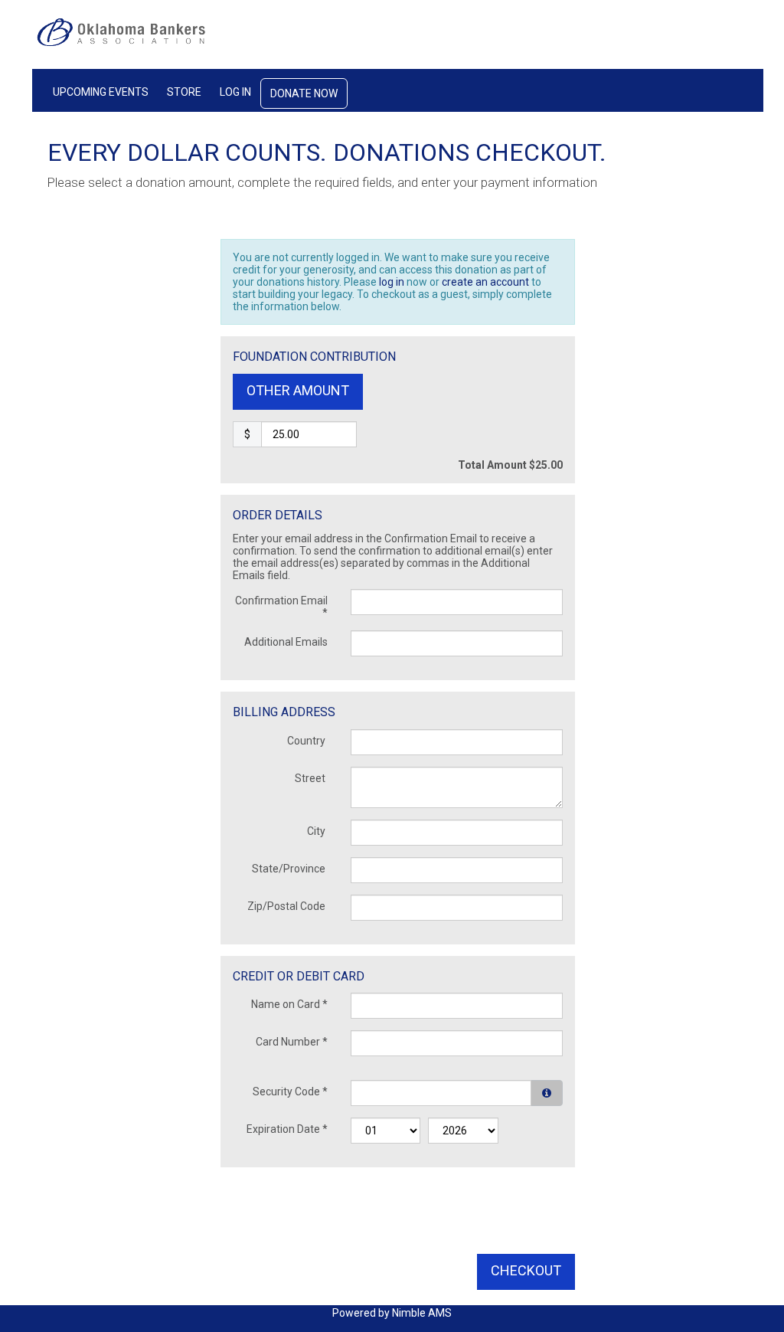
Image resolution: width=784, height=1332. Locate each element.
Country (307, 741)
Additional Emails (286, 642)
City (317, 831)
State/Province (290, 868)
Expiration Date (287, 1129)
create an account (485, 282)
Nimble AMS (422, 1313)
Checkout (526, 1270)
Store (184, 92)
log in (391, 282)
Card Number (292, 1042)
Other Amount (298, 390)
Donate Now (304, 93)
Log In (235, 92)
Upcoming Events (101, 92)
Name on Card (289, 1004)
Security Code (290, 1091)
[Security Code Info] (547, 1093)
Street (311, 778)
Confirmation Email (281, 606)
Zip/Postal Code (287, 906)
